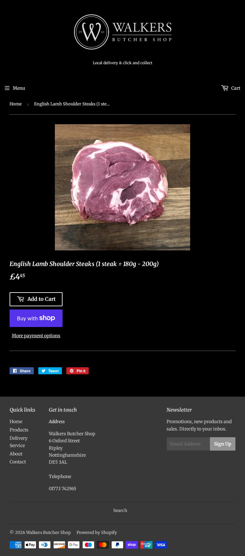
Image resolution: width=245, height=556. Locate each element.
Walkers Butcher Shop (48, 532)
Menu (19, 88)
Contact (18, 462)
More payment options (36, 336)
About (16, 454)
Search (120, 510)
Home (16, 104)
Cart (235, 88)
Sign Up (222, 444)
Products (19, 430)
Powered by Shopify (97, 532)
